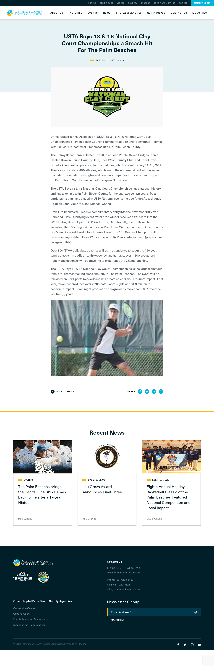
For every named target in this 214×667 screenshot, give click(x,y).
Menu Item (199, 13)
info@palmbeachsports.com (123, 589)
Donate (183, 3)
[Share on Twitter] (147, 391)
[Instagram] (192, 644)
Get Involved (156, 13)
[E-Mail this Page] (161, 391)
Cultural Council (22, 613)
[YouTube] (199, 644)
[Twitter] (185, 644)
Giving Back (107, 3)
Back (65, 391)
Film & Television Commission (30, 619)
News (107, 13)
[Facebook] (178, 644)
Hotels (92, 3)
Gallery (132, 3)
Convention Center (24, 608)
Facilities (75, 13)
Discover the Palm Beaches (29, 625)
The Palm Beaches (129, 13)
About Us (56, 13)
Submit (196, 612)
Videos (121, 3)
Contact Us (179, 13)
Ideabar (82, 644)
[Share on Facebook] (140, 391)
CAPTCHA (117, 620)
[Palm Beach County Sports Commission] (24, 13)
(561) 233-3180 (124, 579)
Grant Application (165, 3)
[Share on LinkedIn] (154, 391)
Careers (145, 3)
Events (93, 13)
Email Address (121, 612)
